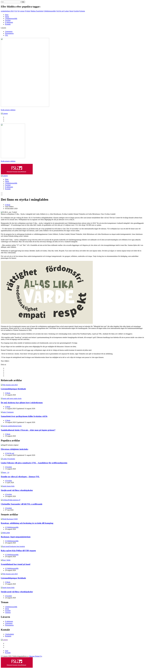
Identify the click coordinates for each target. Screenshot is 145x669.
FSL (6, 35)
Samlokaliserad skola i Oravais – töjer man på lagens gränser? (28, 430)
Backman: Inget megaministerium (15, 537)
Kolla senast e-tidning (8, 110)
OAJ (15, 11)
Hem (6, 15)
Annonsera (8, 31)
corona (22, 11)
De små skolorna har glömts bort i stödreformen (22, 402)
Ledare (66, 11)
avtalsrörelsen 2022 (7, 11)
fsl (18, 11)
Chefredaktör (9, 634)
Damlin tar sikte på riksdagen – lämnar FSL (20, 476)
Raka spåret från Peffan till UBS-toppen (18, 550)
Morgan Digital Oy (35, 656)
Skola (71, 11)
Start (6, 651)
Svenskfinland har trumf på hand (15, 564)
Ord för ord (60, 11)
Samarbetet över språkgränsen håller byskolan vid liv (24, 416)
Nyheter (27, 11)
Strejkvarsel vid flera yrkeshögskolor (17, 490)
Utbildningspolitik (50, 11)
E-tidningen (9, 22)
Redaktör (8, 636)
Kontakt (8, 24)
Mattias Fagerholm (37, 11)
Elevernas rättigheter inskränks (14, 449)
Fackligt (76, 11)
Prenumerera (9, 33)
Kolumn (82, 11)
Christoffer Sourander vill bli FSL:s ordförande (21, 504)
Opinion (8, 612)
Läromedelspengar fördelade (13, 389)
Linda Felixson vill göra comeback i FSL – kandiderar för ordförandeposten (34, 463)
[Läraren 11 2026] (25, 106)
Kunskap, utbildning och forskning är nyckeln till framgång (27, 523)
